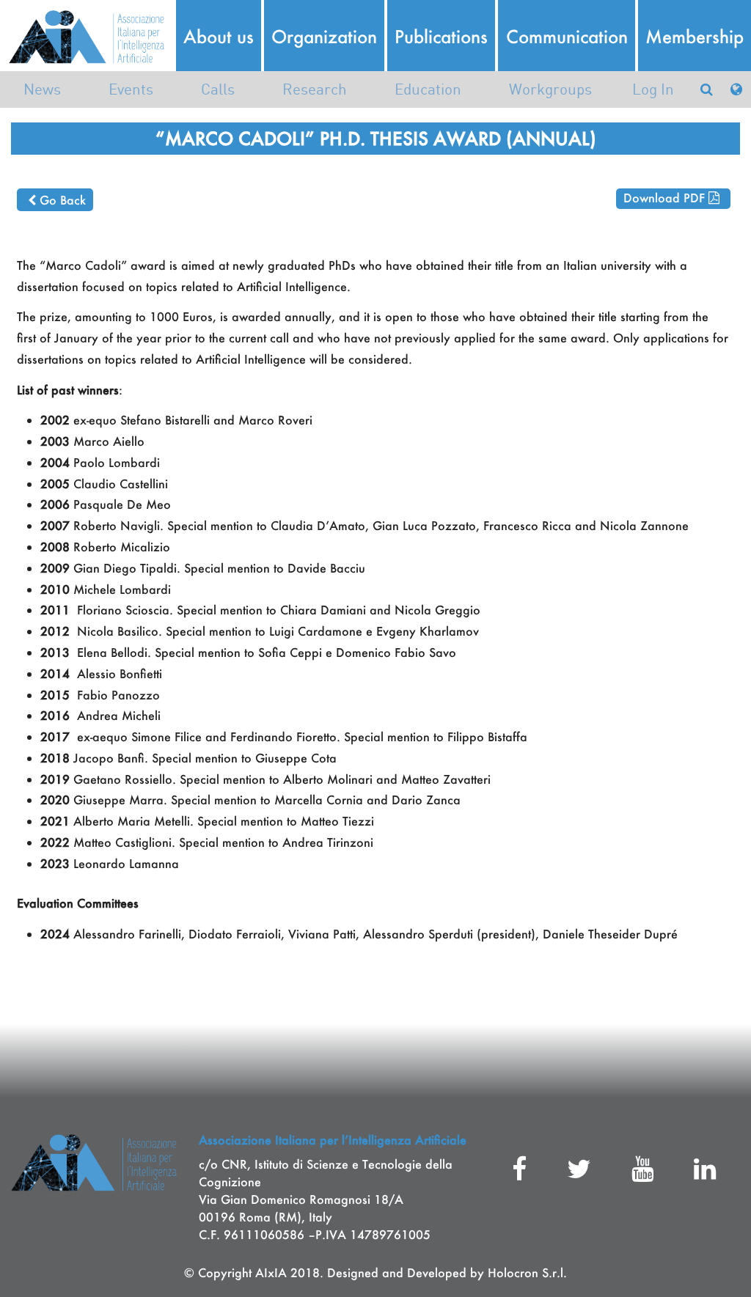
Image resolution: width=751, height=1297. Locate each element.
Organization (324, 36)
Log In (653, 89)
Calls (218, 89)
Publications (441, 36)
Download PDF (664, 197)
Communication (567, 36)
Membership (694, 36)
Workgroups (550, 89)
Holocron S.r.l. (527, 1272)
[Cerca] (706, 89)
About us (218, 36)
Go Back (63, 199)
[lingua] (736, 89)
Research (314, 89)
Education (428, 89)
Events (131, 89)
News (42, 89)
